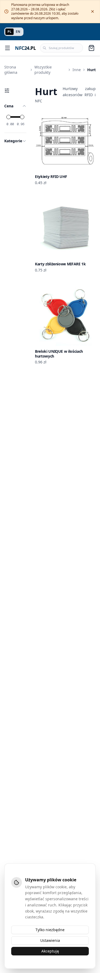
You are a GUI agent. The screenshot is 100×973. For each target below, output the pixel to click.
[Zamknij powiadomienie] (92, 11)
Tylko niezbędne (50, 929)
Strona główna (10, 69)
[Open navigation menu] (7, 48)
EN (18, 31)
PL (9, 31)
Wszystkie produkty (43, 69)
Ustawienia (50, 940)
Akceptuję (50, 951)
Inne (77, 69)
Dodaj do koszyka (68, 166)
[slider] (8, 117)
